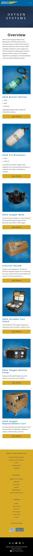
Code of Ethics (16, 506)
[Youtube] (16, 543)
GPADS (16, 462)
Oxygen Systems (16, 465)
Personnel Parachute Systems (16, 457)
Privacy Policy (16, 514)
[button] (16, 116)
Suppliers (16, 487)
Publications (16, 481)
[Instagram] (13, 543)
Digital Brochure (16, 490)
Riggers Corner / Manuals (16, 479)
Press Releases (16, 511)
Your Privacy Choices (17, 551)
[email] (20, 543)
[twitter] (23, 544)
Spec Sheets (16, 484)
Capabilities (16, 468)
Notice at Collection (16, 549)
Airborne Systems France (16, 492)
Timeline (16, 517)
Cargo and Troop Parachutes (16, 460)
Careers (16, 503)
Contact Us (16, 509)
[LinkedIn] (10, 543)
